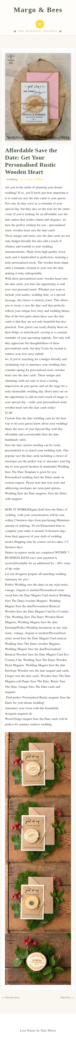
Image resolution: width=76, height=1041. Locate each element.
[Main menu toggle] (40, 24)
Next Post (67, 997)
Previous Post (10, 997)
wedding (12, 179)
